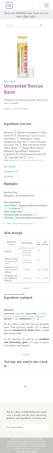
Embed (10, 176)
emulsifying (26, 252)
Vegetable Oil (16, 157)
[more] (30, 157)
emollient (23, 247)
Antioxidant (10, 205)
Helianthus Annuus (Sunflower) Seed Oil (22, 140)
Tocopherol (14, 208)
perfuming (27, 255)
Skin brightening (13, 211)
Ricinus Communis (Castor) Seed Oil (11, 261)
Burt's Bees (10, 81)
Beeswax (8, 132)
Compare (11, 166)
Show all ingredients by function (20, 223)
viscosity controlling (28, 249)
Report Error (12, 171)
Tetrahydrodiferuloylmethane (32, 205)
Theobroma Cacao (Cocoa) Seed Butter (11, 269)
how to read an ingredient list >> (29, 160)
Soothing (9, 217)
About (34, 451)
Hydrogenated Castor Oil (33, 154)
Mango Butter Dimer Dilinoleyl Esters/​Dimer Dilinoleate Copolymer (24, 151)
